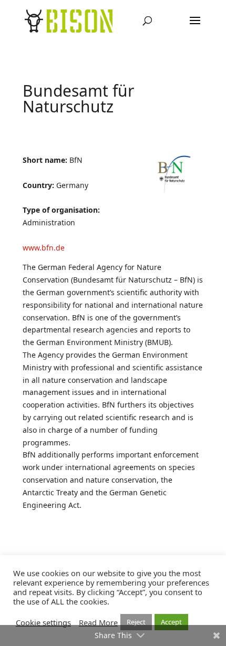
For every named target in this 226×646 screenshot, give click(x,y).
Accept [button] (171, 622)
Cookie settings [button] (43, 622)
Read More (98, 622)
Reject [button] (136, 622)
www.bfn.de (44, 248)
